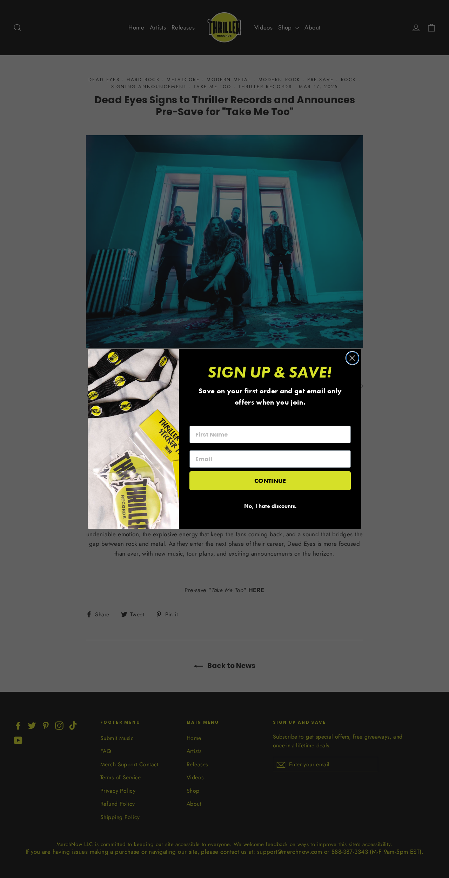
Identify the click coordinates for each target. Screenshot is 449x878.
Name (197, 419)
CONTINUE (270, 481)
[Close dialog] (352, 358)
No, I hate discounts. (270, 506)
